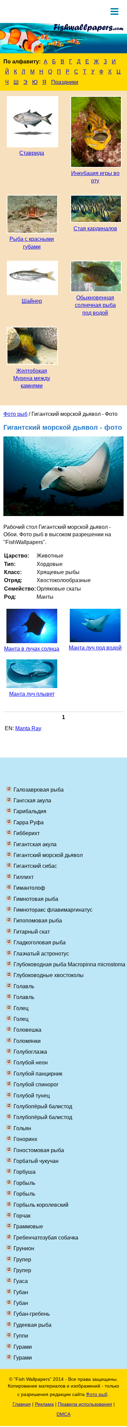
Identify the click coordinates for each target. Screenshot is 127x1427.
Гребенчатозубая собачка (46, 1237)
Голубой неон (31, 1062)
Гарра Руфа (29, 822)
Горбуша (25, 1172)
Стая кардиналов (95, 228)
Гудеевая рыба (32, 1325)
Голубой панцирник (38, 1074)
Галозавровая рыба (39, 790)
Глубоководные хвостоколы (49, 975)
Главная (22, 1404)
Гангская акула (32, 800)
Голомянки (27, 1041)
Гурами (23, 1347)
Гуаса (21, 1281)
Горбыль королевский (41, 1205)
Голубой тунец (32, 1095)
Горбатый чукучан (36, 1161)
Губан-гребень (32, 1314)
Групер (22, 1259)
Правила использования (85, 1404)
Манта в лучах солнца (31, 649)
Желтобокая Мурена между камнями (31, 378)
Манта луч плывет (32, 694)
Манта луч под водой (95, 648)
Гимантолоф (29, 888)
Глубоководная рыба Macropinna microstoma (69, 964)
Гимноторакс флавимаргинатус (53, 910)
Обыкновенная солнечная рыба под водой (95, 305)
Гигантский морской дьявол (48, 855)
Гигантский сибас (35, 866)
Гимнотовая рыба (36, 899)
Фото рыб (15, 414)
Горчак (22, 1216)
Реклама (44, 1404)
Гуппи (21, 1336)
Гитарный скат (32, 932)
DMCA (63, 1414)
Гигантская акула (35, 844)
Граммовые (28, 1226)
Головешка (27, 1030)
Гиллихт (24, 877)
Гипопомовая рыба (38, 920)
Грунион (24, 1248)
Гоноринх (25, 1139)
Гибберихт (27, 833)
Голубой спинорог (36, 1084)
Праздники (64, 82)
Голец (21, 1008)
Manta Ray (28, 728)
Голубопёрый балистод (43, 1106)
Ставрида (31, 153)
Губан (21, 1292)
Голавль (24, 986)
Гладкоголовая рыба (40, 942)
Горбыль (24, 1183)
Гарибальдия (30, 811)
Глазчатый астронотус (41, 954)
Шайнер (32, 301)
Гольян (22, 1128)
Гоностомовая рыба (39, 1150)
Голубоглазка (30, 1052)
